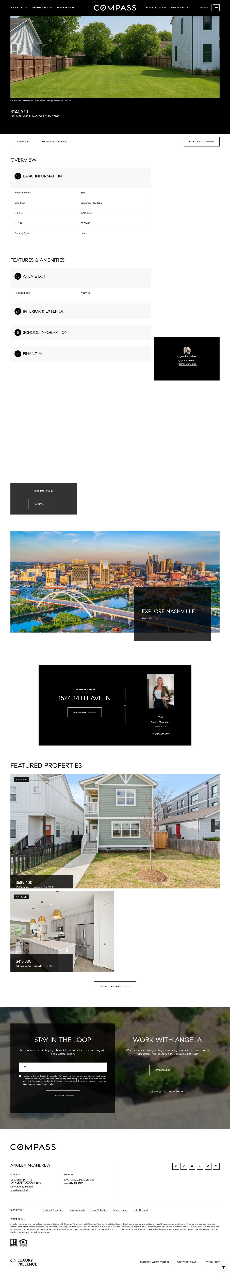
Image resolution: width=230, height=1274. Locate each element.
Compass (92, 1224)
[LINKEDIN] (200, 1166)
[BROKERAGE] (216, 1166)
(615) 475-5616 (26, 1186)
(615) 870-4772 (188, 360)
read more (148, 618)
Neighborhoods (42, 7)
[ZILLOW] (208, 1166)
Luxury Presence (160, 1261)
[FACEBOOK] (175, 1166)
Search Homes (120, 1210)
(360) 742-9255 (33, 1183)
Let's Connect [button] (141, 1210)
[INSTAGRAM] (183, 1166)
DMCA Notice (17, 1219)
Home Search (65, 7)
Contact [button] (203, 7)
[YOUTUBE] (192, 1166)
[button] (202, 141)
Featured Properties (52, 1210)
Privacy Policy (48, 1084)
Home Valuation (156, 7)
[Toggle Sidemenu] (216, 7)
